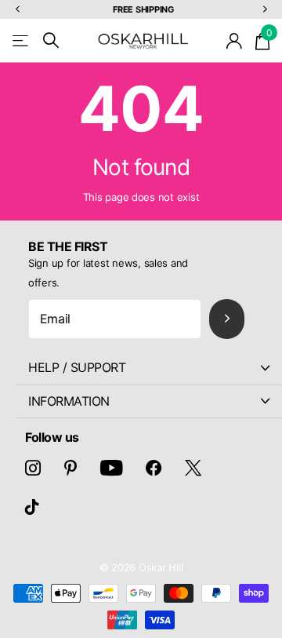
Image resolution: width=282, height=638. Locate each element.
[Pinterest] (70, 468)
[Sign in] (234, 41)
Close (148, 368)
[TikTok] (32, 507)
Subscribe (226, 319)
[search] (51, 40)
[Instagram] (33, 468)
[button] (17, 9)
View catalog (22, 40)
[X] (193, 468)
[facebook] (153, 468)
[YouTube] (111, 468)
